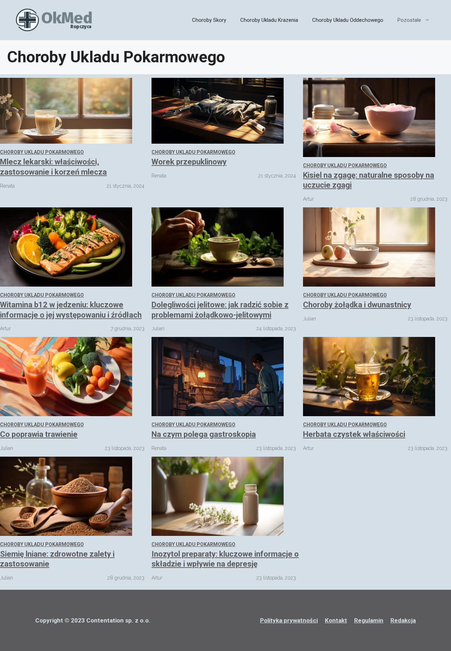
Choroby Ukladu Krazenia (269, 20)
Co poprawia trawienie (39, 434)
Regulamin (368, 620)
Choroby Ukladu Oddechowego (347, 20)
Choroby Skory (209, 20)
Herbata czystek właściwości (354, 434)
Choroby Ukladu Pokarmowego (42, 152)
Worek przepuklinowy (189, 161)
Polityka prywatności (289, 620)
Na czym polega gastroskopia (204, 434)
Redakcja (403, 620)
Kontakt (336, 620)
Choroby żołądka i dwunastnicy (357, 304)
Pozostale (409, 20)
